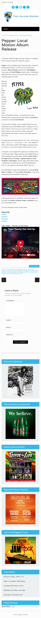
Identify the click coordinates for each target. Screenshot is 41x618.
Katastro (26, 270)
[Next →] (37, 280)
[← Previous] (4, 280)
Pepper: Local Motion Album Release (14, 581)
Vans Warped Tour (16, 273)
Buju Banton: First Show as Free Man (14, 590)
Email (9, 327)
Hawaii (4, 270)
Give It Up (31, 269)
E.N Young (10, 269)
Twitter (16, 7)
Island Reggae (17, 270)
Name (9, 320)
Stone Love (5, 273)
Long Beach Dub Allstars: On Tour (14, 586)
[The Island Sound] (20, 22)
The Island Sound (26, 35)
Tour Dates (5, 219)
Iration (9, 270)
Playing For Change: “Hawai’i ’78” (14, 577)
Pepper (4, 272)
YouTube (4, 221)
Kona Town (34, 270)
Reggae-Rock (11, 272)
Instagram (20, 7)
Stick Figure (33, 272)
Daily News (34, 266)
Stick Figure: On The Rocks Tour (13, 595)
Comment (10, 301)
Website (4, 214)
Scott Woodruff (22, 272)
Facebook (13, 7)
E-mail (24, 7)
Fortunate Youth (21, 269)
